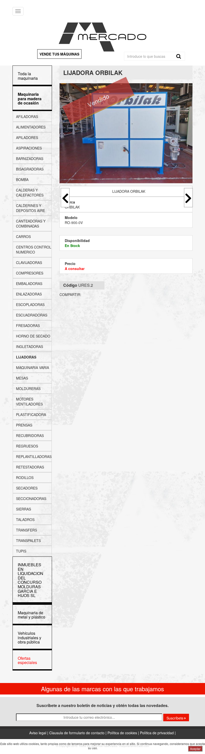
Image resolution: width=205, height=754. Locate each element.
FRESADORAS (28, 325)
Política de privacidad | (158, 732)
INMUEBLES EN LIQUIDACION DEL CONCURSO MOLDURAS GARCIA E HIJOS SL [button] (30, 580)
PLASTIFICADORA (31, 414)
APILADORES (27, 137)
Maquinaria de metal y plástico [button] (31, 615)
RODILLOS (25, 477)
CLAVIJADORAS (29, 262)
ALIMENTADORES (31, 127)
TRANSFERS (26, 530)
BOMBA (22, 179)
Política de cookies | (124, 732)
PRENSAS (24, 425)
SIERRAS (23, 509)
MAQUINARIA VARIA (32, 367)
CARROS (23, 236)
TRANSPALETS (28, 540)
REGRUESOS (27, 446)
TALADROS (25, 519)
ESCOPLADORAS (30, 304)
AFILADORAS (27, 116)
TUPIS (21, 551)
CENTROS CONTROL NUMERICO (33, 249)
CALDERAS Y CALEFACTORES (30, 193)
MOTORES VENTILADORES (29, 401)
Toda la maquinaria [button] (28, 76)
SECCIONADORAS (31, 498)
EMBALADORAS (29, 283)
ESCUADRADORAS (31, 315)
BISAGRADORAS (30, 169)
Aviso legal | (39, 732)
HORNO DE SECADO (33, 336)
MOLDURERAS (28, 388)
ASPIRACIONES (29, 148)
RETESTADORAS (30, 467)
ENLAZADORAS (29, 294)
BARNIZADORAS (29, 158)
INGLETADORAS (29, 346)
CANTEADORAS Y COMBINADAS (31, 223)
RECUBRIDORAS (30, 435)
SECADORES (27, 488)
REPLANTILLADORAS (34, 456)
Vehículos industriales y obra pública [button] (29, 637)
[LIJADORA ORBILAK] (126, 133)
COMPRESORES (29, 273)
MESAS (22, 378)
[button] (30, 98)
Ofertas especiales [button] (27, 660)
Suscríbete (175, 718)
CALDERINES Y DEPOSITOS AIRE (30, 208)
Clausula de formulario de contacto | (78, 732)
